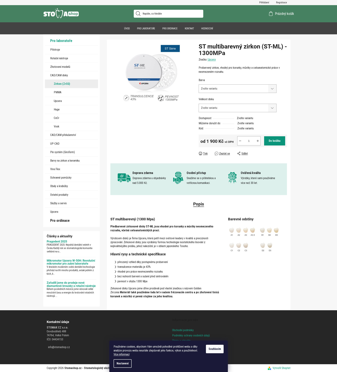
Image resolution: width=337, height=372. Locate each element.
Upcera (58, 101)
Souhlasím (215, 349)
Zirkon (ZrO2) (62, 83)
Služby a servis (58, 203)
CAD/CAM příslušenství (63, 135)
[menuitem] (127, 28)
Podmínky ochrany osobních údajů (191, 335)
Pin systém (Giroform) (62, 152)
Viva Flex (55, 169)
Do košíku (274, 140)
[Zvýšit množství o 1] (257, 140)
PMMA (57, 92)
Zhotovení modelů (60, 66)
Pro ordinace (60, 220)
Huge (57, 109)
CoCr (56, 118)
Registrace (281, 2)
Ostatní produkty (59, 194)
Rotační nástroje (59, 58)
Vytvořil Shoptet (281, 368)
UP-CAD (54, 143)
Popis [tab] (198, 204)
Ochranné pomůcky (60, 177)
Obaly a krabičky (59, 186)
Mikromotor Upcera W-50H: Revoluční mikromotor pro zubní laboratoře (71, 262)
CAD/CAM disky (59, 75)
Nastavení (123, 363)
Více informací (121, 354)
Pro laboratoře (61, 41)
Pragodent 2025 (57, 241)
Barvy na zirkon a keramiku (65, 160)
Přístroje (55, 49)
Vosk (56, 126)
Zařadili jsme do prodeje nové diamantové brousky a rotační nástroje (71, 284)
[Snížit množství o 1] (240, 140)
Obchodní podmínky (183, 330)
